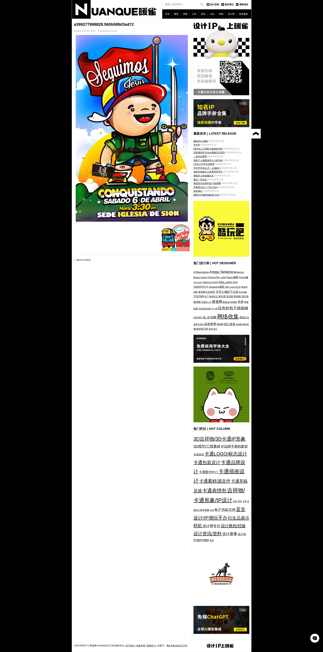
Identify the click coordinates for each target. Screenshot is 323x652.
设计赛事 (229, 534)
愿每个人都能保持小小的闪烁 (208, 160)
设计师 (231, 14)
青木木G (213, 329)
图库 (176, 14)
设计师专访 (211, 526)
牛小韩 (214, 309)
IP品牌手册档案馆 (234, 446)
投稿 (221, 14)
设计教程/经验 (233, 526)
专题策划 (198, 454)
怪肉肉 (237, 296)
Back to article (84, 260)
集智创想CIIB (200, 328)
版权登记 (229, 4)
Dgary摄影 (232, 277)
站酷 (213, 317)
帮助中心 (151, 645)
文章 (167, 14)
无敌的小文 (206, 302)
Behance (238, 272)
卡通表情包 (214, 490)
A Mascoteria (201, 272)
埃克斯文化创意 (206, 292)
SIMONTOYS (200, 286)
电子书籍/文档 (225, 510)
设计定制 (214, 4)
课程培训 (243, 4)
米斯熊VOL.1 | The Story (205, 187)
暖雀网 (217, 302)
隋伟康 (246, 324)
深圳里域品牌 (205, 309)
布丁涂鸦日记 (211, 296)
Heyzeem (197, 282)
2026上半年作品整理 (203, 164)
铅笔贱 (239, 324)
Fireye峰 (243, 277)
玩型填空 (197, 317)
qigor (235, 282)
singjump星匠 (217, 286)
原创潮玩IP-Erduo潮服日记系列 (209, 152)
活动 (212, 510)
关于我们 (130, 645)
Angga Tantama (221, 272)
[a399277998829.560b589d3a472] (132, 128)
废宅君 (222, 296)
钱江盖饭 (229, 324)
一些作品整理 (200, 156)
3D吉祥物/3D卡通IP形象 (219, 438)
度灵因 (229, 296)
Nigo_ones (225, 282)
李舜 (240, 301)
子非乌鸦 (198, 296)
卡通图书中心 (208, 472)
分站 (212, 14)
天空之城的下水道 (227, 291)
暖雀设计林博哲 (230, 302)
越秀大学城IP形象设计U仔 (206, 195)
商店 (203, 14)
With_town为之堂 (233, 287)
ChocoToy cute (217, 277)
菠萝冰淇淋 (198, 324)
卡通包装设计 (206, 462)
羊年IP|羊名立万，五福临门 (207, 168)
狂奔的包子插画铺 (233, 308)
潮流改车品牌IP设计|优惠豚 (207, 183)
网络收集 (228, 316)
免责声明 (140, 645)
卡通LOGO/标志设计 (225, 453)
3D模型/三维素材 (206, 446)
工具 (194, 14)
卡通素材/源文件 (214, 481)
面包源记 (197, 191)
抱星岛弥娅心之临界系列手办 (208, 171)
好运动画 (243, 292)
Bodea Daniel (200, 277)
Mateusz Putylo (210, 282)
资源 (185, 14)
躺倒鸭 (220, 324)
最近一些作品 (200, 179)
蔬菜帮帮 (210, 324)
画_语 (206, 317)
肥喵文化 (244, 317)
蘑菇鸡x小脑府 (200, 141)
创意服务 (243, 14)
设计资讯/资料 (207, 533)
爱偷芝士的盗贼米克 (203, 175)
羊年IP (196, 145)
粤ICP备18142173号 (177, 645)
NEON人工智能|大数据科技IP (208, 149)
